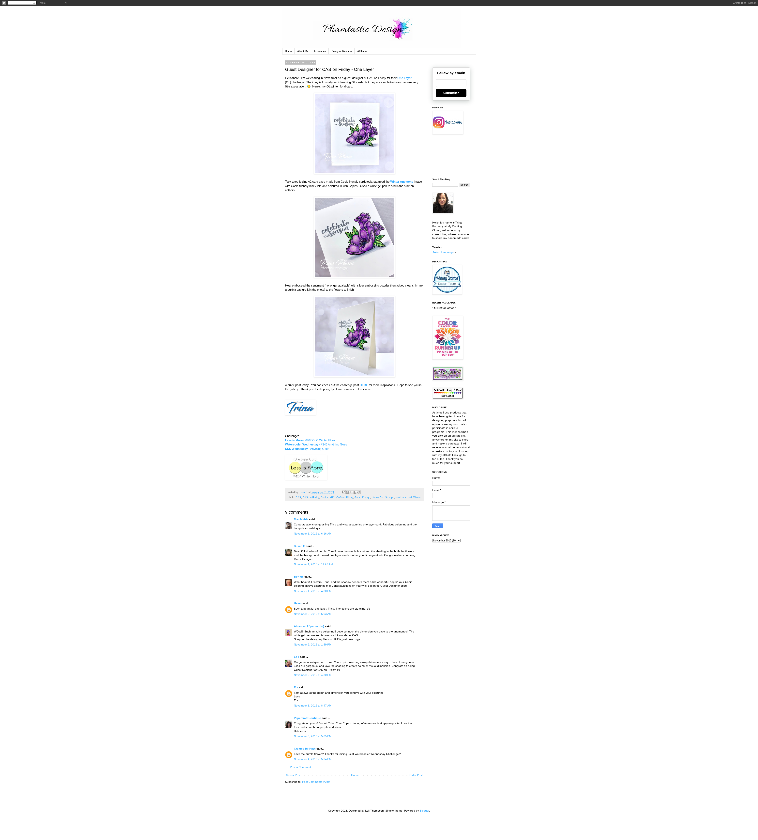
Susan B (299, 546)
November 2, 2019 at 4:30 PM (312, 675)
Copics (325, 497)
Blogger (424, 810)
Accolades (320, 51)
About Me (302, 51)
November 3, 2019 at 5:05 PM (312, 736)
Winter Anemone (401, 181)
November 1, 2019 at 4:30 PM (312, 591)
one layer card (404, 497)
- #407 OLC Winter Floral (310, 440)
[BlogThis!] (347, 492)
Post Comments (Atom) (316, 781)
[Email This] (344, 492)
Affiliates (362, 51)
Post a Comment (300, 767)
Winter (417, 497)
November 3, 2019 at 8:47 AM (312, 705)
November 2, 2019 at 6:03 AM (312, 613)
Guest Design (362, 497)
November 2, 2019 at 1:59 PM (312, 644)
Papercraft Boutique (307, 718)
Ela (296, 687)
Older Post (416, 775)
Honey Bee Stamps (383, 497)
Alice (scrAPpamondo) (309, 626)
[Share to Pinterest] (359, 492)
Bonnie (299, 576)
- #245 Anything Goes (316, 444)
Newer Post (293, 775)
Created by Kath (305, 748)
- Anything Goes (307, 448)
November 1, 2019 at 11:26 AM (313, 564)
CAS (298, 497)
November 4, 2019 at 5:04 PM (312, 759)
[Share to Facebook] (355, 492)
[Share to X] (351, 492)
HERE (364, 385)
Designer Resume (341, 51)
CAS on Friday (311, 497)
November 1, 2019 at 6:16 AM (312, 533)
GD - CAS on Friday (341, 497)
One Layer (404, 78)
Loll (296, 656)
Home (288, 51)
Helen (298, 603)
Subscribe (451, 93)
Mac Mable (301, 519)
